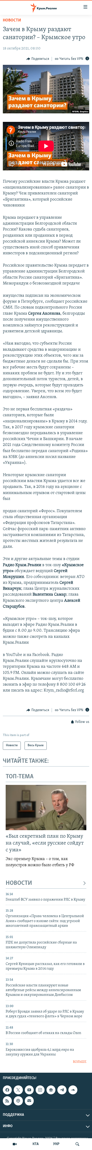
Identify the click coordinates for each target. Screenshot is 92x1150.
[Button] (37, 59)
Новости (12, 20)
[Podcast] (18, 1100)
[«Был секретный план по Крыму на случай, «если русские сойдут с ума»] (46, 807)
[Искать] (77, 1144)
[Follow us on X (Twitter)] (18, 1089)
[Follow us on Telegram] (61, 1089)
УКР (56, 1144)
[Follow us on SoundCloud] (72, 1089)
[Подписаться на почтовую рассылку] (29, 1100)
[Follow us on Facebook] (7, 1089)
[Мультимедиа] (15, 1144)
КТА (36, 1144)
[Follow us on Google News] (50, 1089)
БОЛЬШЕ (79, 1062)
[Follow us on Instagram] (40, 1089)
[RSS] (7, 1100)
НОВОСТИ (19, 883)
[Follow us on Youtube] (29, 1089)
